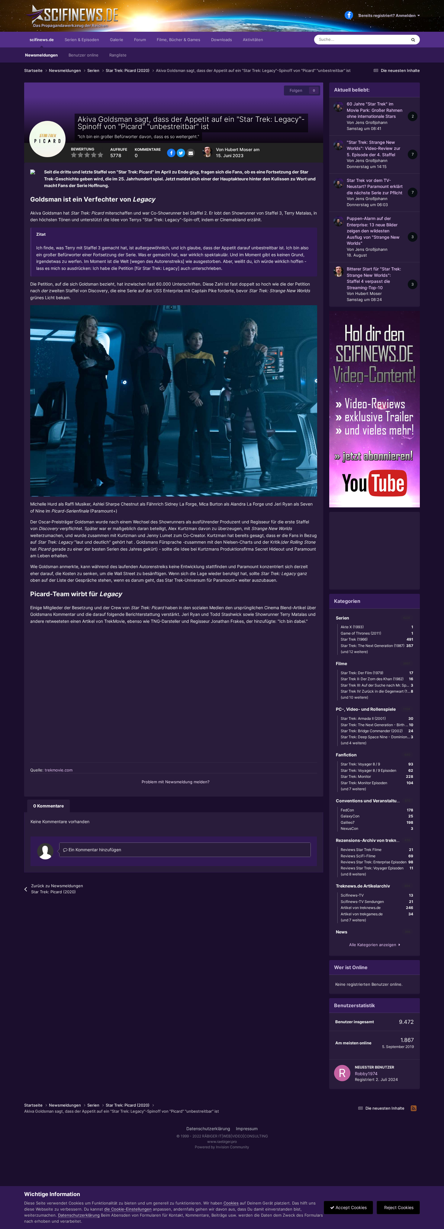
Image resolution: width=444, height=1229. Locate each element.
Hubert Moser (238, 149)
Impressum (247, 1128)
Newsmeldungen (41, 55)
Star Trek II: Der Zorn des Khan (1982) (377, 679)
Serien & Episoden (82, 39)
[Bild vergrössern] (173, 400)
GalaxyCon (377, 816)
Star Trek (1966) (377, 639)
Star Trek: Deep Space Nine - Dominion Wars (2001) (378, 737)
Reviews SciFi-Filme (377, 856)
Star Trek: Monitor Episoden (377, 783)
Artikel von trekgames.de (377, 914)
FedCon (377, 810)
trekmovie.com (58, 770)
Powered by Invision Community (222, 1147)
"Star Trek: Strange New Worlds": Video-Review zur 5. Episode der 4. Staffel (373, 148)
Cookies (231, 1203)
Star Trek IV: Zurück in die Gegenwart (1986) (378, 691)
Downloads (221, 39)
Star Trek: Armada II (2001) (377, 718)
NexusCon (377, 828)
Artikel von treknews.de (377, 907)
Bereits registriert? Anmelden (388, 15)
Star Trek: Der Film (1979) (377, 673)
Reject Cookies (398, 1207)
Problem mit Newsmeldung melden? (176, 781)
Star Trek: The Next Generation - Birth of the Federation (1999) (378, 725)
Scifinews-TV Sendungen (377, 901)
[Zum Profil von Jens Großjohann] (338, 107)
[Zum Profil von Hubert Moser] (207, 152)
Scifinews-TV (377, 895)
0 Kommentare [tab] (48, 805)
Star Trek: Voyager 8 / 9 (377, 764)
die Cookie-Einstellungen (128, 1209)
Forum (140, 39)
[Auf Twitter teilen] (181, 153)
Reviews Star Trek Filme (377, 849)
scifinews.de (42, 39)
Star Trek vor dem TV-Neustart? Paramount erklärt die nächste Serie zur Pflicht (375, 186)
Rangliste (118, 55)
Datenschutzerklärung (208, 1128)
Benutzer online (83, 55)
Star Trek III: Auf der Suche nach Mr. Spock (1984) (378, 685)
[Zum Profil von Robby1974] (342, 1073)
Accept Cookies (350, 1207)
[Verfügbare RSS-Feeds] (413, 1108)
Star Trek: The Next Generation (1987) (377, 645)
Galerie (116, 39)
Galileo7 (377, 822)
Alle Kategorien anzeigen (374, 944)
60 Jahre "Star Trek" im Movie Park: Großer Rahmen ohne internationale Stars (374, 110)
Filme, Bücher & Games (178, 39)
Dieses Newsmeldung (380, 39)
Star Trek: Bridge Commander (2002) (377, 731)
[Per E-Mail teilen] (190, 153)
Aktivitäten (253, 39)
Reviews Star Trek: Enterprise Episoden (377, 862)
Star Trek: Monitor (377, 776)
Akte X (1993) (377, 627)
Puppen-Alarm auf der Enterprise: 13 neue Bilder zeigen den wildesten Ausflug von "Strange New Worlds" (373, 231)
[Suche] (413, 39)
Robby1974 (366, 1073)
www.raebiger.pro (222, 1141)
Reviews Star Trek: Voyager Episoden (377, 868)
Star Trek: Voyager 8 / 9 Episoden (377, 770)
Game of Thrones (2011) (377, 633)
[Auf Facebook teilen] (171, 153)
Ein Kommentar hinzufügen (94, 849)
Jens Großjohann (371, 122)
